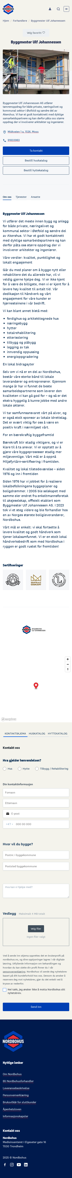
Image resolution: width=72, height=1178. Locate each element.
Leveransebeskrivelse (16, 1088)
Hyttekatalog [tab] (57, 733)
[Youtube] (19, 1165)
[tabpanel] (36, 878)
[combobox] (58, 9)
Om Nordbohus (12, 1074)
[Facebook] (5, 1165)
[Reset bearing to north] (67, 669)
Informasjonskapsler (15, 1116)
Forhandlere (20, 20)
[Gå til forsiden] (8, 9)
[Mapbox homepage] (8, 719)
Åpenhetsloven (12, 1109)
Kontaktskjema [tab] (15, 733)
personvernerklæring (14, 971)
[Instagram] (12, 1165)
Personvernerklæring (16, 1095)
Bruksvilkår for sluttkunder (19, 1102)
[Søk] (58, 9)
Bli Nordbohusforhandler (18, 1081)
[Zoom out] (67, 664)
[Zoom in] (67, 659)
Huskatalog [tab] (37, 733)
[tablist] (36, 734)
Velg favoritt (34, 32)
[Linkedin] (26, 1165)
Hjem (6, 20)
